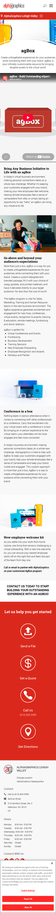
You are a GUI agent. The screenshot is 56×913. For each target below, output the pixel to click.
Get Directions (28, 747)
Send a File (28, 646)
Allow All (28, 907)
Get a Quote (28, 678)
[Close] (52, 863)
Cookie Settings (28, 890)
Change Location (24, 777)
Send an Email (14, 798)
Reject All (28, 899)
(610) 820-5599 (28, 714)
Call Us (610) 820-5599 (18, 794)
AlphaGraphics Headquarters (30, 781)
